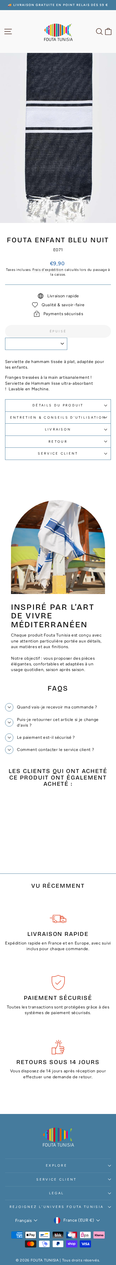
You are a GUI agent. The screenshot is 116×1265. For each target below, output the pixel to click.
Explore (56, 1165)
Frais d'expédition (47, 270)
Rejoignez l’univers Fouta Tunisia (57, 1207)
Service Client (56, 1179)
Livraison (58, 429)
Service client (58, 453)
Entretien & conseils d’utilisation (58, 417)
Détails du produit (58, 405)
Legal (56, 1193)
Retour (58, 442)
